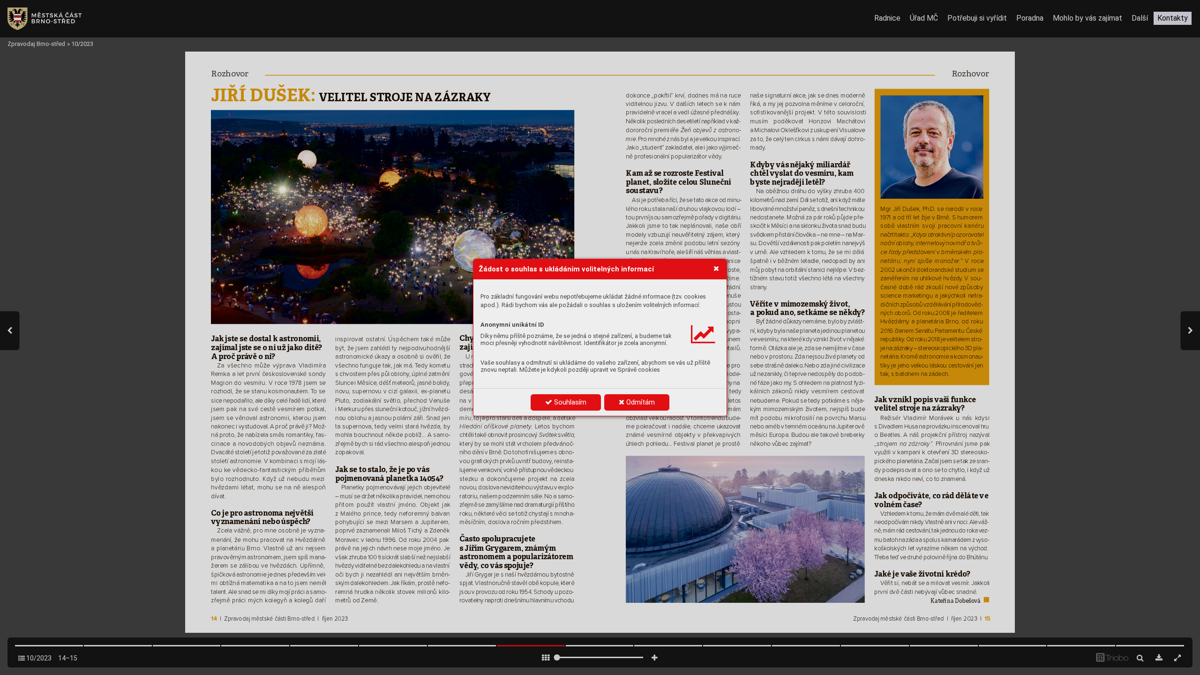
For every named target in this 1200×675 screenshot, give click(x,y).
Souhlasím (569, 402)
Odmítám (639, 402)
